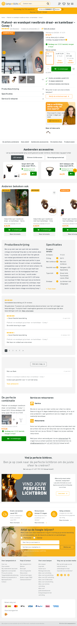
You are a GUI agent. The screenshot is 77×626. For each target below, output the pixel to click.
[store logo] (11, 4)
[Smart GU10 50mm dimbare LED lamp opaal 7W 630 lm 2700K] (21, 420)
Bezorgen (23, 568)
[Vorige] (4, 52)
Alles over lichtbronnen (45, 579)
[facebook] (58, 575)
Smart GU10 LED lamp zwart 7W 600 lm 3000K (29, 165)
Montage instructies (44, 571)
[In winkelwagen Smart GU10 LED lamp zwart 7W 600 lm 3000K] (33, 174)
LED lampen (17, 157)
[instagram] (61, 575)
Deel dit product (49, 29)
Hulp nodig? (25, 142)
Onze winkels (6, 566)
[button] (38, 11)
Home (3, 17)
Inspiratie (41, 566)
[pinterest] (65, 575)
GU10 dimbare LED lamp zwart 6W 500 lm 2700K (67, 165)
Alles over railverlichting (45, 582)
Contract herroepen (26, 575)
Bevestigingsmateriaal (56, 157)
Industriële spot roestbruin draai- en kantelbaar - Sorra (14, 220)
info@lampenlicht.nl (37, 443)
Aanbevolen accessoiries (40, 142)
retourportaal (63, 438)
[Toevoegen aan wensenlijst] (73, 69)
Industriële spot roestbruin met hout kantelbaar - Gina (43, 220)
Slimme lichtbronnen (34, 157)
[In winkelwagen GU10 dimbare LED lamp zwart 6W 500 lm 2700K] (71, 174)
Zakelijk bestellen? (25, 579)
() (14, 29)
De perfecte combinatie (10, 142)
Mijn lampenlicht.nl (25, 564)
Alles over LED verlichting (46, 577)
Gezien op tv (42, 568)
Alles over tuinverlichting (45, 575)
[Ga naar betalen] (41, 52)
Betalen (22, 566)
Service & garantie (25, 571)
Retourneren (23, 573)
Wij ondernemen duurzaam (10, 568)
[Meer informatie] (62, 9)
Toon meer (52, 289)
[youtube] (68, 575)
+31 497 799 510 (53, 443)
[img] (23, 53)
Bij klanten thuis (56, 142)
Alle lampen (42, 564)
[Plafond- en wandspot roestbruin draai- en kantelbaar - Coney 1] (7, 420)
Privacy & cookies (7, 573)
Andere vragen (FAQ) (26, 577)
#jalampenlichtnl (7, 579)
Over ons (4, 564)
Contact (4, 582)
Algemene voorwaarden (9, 571)
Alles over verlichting (44, 573)
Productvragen (69, 142)
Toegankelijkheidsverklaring (10, 575)
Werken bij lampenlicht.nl (9, 577)
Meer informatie (27, 311)
